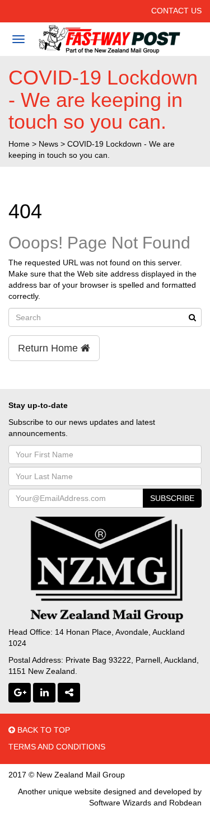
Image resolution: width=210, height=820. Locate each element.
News (48, 143)
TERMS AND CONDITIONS (56, 746)
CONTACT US (176, 10)
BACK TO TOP (42, 729)
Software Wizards (120, 802)
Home (19, 143)
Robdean (185, 802)
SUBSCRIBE (172, 498)
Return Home (49, 348)
